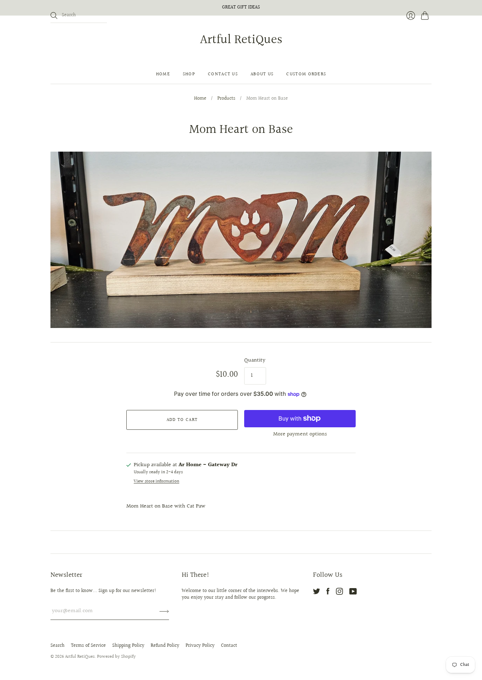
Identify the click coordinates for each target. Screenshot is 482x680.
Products (226, 98)
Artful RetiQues (241, 40)
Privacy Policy (200, 646)
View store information (156, 481)
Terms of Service (88, 646)
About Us (262, 74)
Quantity (254, 360)
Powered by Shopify (116, 656)
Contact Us (223, 74)
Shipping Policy (128, 646)
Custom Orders (306, 74)
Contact (229, 646)
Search (57, 646)
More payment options (300, 434)
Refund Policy (165, 646)
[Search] (54, 15)
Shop (189, 74)
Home (163, 74)
